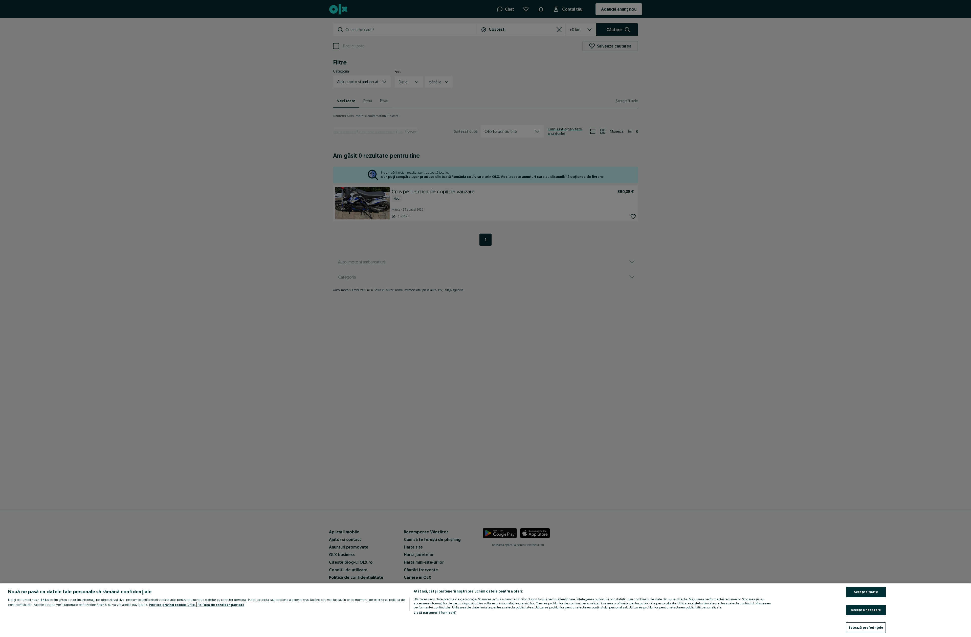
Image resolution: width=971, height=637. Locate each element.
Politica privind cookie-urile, (172, 605)
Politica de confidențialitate (220, 605)
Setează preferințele (866, 627)
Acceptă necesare (866, 610)
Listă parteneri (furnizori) (435, 612)
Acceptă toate (866, 592)
